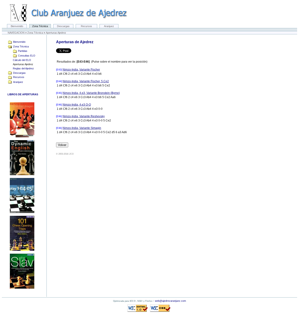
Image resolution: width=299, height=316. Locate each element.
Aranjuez (109, 26)
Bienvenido (17, 26)
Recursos (86, 26)
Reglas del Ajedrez (21, 68)
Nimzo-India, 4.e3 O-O (77, 104)
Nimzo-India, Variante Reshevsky (84, 116)
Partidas (22, 51)
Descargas (63, 26)
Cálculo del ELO (19, 60)
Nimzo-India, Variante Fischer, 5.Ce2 (86, 81)
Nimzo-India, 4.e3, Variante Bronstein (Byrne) (91, 93)
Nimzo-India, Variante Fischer (81, 69)
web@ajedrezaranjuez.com (170, 300)
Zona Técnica (40, 26)
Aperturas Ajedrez (20, 64)
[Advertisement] (279, 113)
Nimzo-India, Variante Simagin (82, 128)
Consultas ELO (26, 55)
